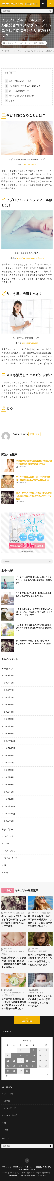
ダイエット (9, 836)
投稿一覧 (33, 434)
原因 (40, 951)
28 (14, 1071)
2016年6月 (9, 763)
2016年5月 (9, 770)
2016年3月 (9, 784)
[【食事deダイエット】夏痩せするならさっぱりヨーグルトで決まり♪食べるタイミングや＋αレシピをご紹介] (7, 614)
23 (27, 1066)
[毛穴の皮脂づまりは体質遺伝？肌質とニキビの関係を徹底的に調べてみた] (7, 465)
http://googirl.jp (30, 164)
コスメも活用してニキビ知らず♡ (22, 96)
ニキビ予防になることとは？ (20, 81)
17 (33, 1060)
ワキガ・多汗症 (10, 858)
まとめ (11, 101)
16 (27, 1060)
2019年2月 (9, 683)
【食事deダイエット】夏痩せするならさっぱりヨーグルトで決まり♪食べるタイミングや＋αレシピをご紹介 (34, 612)
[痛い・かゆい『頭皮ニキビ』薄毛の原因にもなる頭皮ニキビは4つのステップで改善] (7, 497)
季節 (41, 992)
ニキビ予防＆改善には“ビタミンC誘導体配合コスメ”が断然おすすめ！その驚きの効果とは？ (13, 1003)
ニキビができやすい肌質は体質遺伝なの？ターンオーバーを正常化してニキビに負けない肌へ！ (40, 960)
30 (27, 1071)
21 (14, 1066)
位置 (17, 913)
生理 (6, 872)
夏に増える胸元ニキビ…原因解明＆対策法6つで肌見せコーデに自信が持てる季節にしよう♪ (40, 921)
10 (33, 1055)
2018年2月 (9, 726)
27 (8, 1071)
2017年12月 (9, 741)
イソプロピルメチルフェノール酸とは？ (24, 86)
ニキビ (20, 43)
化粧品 (41, 43)
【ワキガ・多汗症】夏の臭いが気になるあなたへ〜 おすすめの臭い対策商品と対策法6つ (34, 580)
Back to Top (27, 1021)
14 (14, 1060)
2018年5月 (9, 704)
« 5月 (6, 1076)
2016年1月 (9, 799)
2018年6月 (9, 697)
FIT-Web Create (17, 1175)
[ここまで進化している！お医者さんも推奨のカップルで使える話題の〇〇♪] (7, 598)
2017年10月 (9, 748)
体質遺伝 (33, 951)
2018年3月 (9, 719)
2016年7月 (9, 755)
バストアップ (10, 851)
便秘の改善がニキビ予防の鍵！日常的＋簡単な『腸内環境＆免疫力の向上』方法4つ (13, 962)
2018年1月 (9, 733)
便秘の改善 (13, 951)
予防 (35, 43)
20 (8, 1066)
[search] (50, 11)
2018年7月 (9, 690)
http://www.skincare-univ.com (30, 258)
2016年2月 (9, 792)
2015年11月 (9, 814)
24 (33, 1066)
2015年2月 (9, 821)
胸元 (49, 913)
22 (20, 1066)
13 (8, 1060)
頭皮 (22, 913)
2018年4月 (9, 712)
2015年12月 (9, 806)
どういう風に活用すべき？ (19, 91)
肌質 (45, 951)
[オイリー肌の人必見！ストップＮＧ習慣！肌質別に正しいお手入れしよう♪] (7, 481)
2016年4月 (9, 777)
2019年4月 (9, 675)
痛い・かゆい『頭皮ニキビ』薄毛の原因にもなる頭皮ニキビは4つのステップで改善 (34, 495)
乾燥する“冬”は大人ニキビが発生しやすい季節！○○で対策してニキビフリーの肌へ (40, 1001)
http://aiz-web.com (30, 343)
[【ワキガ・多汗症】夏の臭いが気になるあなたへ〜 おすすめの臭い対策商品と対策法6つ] (7, 582)
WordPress (41, 1175)
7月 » (48, 1075)
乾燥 (32, 992)
